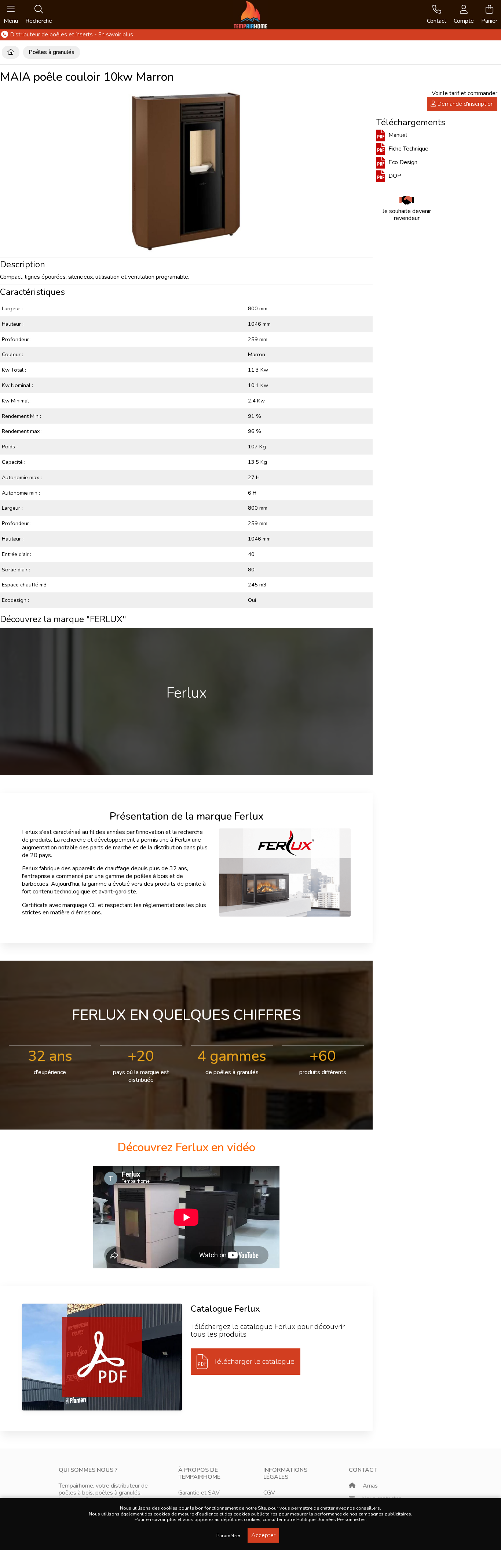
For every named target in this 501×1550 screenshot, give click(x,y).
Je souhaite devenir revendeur (407, 214)
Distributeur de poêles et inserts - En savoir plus (71, 34)
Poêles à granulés (51, 52)
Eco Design (402, 162)
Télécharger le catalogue (254, 1361)
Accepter (263, 1535)
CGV (269, 1493)
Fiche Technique (407, 149)
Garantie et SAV (199, 1493)
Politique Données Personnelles (331, 1519)
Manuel (397, 135)
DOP (394, 176)
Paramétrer (228, 1535)
